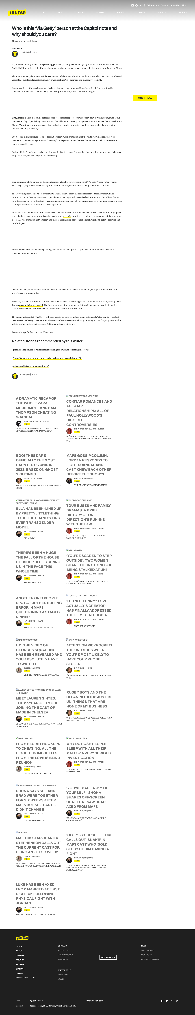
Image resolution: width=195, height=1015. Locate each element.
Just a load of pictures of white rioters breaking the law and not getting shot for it (50, 350)
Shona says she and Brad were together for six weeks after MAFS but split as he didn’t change (37, 800)
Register (63, 975)
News (61, 12)
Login (61, 979)
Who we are (153, 5)
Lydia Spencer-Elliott (85, 429)
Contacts (146, 955)
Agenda (121, 12)
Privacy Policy (65, 955)
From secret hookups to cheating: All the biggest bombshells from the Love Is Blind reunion (38, 753)
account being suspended (31, 305)
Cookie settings (150, 959)
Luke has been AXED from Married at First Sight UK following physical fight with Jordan (38, 894)
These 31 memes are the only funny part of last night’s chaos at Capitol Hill (47, 358)
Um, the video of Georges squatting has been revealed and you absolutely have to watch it (39, 654)
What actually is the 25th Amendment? (31, 366)
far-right (67, 216)
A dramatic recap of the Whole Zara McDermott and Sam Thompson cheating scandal (36, 408)
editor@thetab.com (94, 1001)
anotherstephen (32, 421)
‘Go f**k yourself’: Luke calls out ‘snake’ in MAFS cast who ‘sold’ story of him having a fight (89, 844)
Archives (63, 959)
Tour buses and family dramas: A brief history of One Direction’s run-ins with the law (88, 515)
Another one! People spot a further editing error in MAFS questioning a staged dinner (39, 607)
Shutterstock (110, 121)
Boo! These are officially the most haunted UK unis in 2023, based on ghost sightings (37, 465)
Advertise (175, 5)
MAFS (90, 478)
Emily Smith (29, 478)
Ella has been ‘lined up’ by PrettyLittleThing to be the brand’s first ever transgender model (39, 518)
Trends (141, 12)
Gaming (100, 12)
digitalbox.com (36, 1001)
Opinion (162, 12)
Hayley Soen (80, 478)
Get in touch (108, 957)
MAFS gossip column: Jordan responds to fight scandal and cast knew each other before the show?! (88, 465)
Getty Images (18, 118)
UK (26, 424)
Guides (183, 12)
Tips (184, 5)
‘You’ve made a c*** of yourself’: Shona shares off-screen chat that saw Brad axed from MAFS (87, 797)
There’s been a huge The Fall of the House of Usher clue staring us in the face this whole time (38, 562)
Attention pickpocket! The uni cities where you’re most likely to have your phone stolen (89, 654)
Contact (165, 5)
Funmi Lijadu (25, 52)
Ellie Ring (29, 668)
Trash (80, 12)
